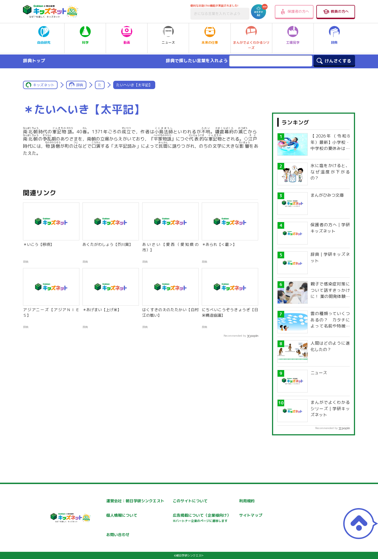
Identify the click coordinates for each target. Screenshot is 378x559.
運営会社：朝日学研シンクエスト (135, 500)
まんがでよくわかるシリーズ (251, 45)
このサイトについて (190, 500)
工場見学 (292, 42)
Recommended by (235, 335)
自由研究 (43, 42)
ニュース (168, 42)
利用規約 (247, 500)
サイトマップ (250, 515)
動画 (126, 42)
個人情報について (121, 515)
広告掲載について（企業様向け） (202, 518)
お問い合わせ (118, 534)
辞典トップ (34, 61)
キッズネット (44, 84)
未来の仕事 (209, 42)
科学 (85, 42)
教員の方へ (340, 11)
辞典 (334, 42)
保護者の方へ (298, 11)
